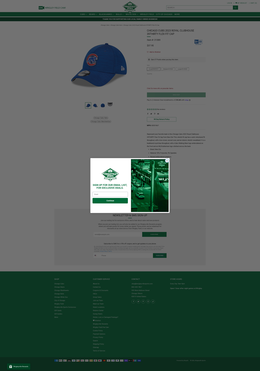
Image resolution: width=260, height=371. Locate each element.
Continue (110, 201)
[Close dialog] (167, 160)
